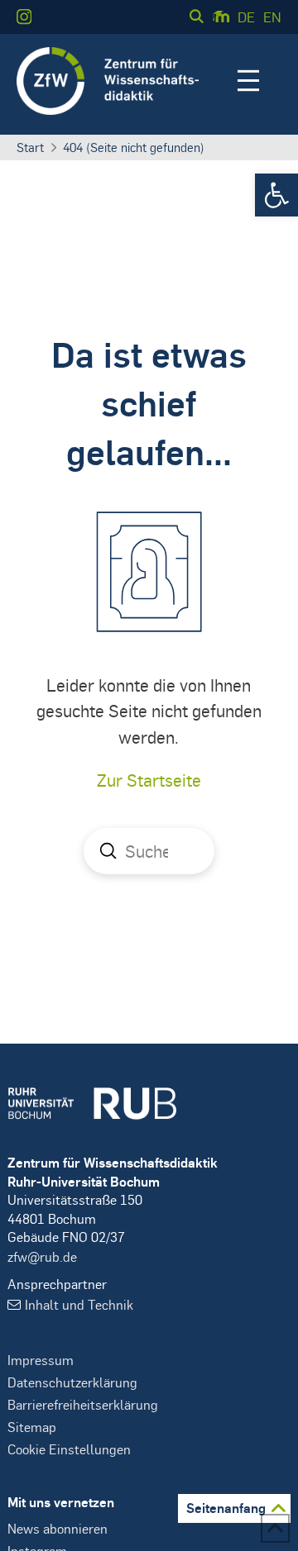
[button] (276, 195)
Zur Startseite (149, 779)
